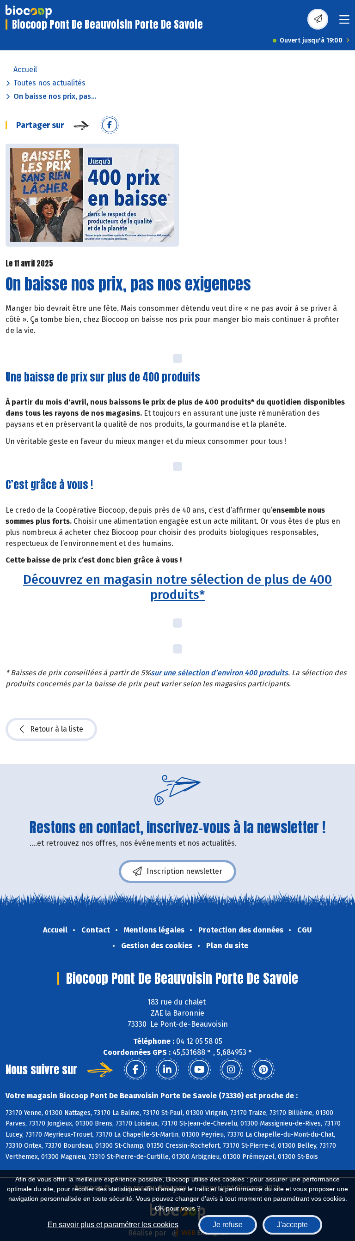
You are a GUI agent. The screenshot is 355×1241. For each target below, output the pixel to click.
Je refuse (228, 1225)
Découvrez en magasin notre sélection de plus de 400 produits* (177, 587)
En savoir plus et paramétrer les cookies (113, 1225)
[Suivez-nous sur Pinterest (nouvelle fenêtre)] (263, 1069)
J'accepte (292, 1225)
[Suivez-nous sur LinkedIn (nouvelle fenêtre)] (167, 1069)
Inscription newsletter (184, 871)
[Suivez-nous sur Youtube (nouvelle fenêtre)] (199, 1069)
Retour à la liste (56, 729)
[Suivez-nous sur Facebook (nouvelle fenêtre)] (135, 1069)
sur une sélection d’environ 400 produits (219, 672)
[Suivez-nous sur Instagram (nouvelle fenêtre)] (231, 1069)
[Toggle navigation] (344, 22)
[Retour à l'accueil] (29, 11)
